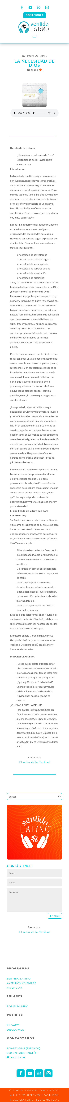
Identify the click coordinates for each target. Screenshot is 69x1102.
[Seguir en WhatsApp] (38, 7)
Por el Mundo (17, 1006)
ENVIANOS (18, 1057)
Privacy (13, 1024)
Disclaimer (15, 1029)
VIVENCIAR (14, 987)
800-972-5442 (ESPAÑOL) (23, 1048)
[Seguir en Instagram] (47, 7)
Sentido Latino (19, 978)
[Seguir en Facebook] (22, 7)
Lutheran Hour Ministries (39, 1090)
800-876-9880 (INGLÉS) (22, 1052)
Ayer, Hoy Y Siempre (21, 983)
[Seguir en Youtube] (30, 7)
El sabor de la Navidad (34, 762)
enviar (55, 915)
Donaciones (34, 15)
